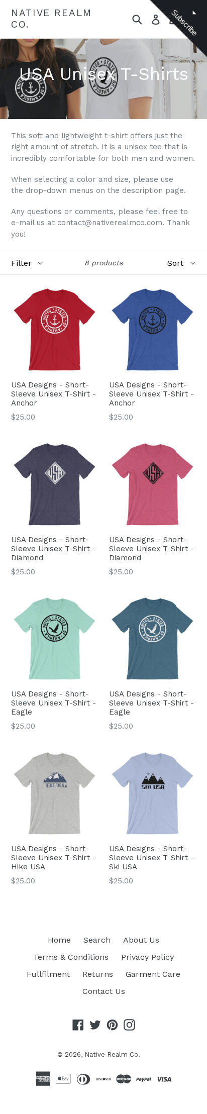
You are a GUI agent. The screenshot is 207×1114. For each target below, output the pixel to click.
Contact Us (103, 991)
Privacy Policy (147, 957)
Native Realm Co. (51, 19)
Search (97, 940)
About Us (141, 940)
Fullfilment (48, 974)
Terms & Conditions (71, 957)
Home (59, 940)
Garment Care (153, 974)
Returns (97, 974)
